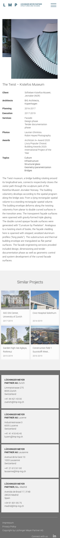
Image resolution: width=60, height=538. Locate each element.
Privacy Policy (9, 526)
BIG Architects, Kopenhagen (32, 102)
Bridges (28, 170)
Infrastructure (31, 161)
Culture (28, 157)
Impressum (8, 522)
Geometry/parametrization (37, 167)
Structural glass (32, 164)
